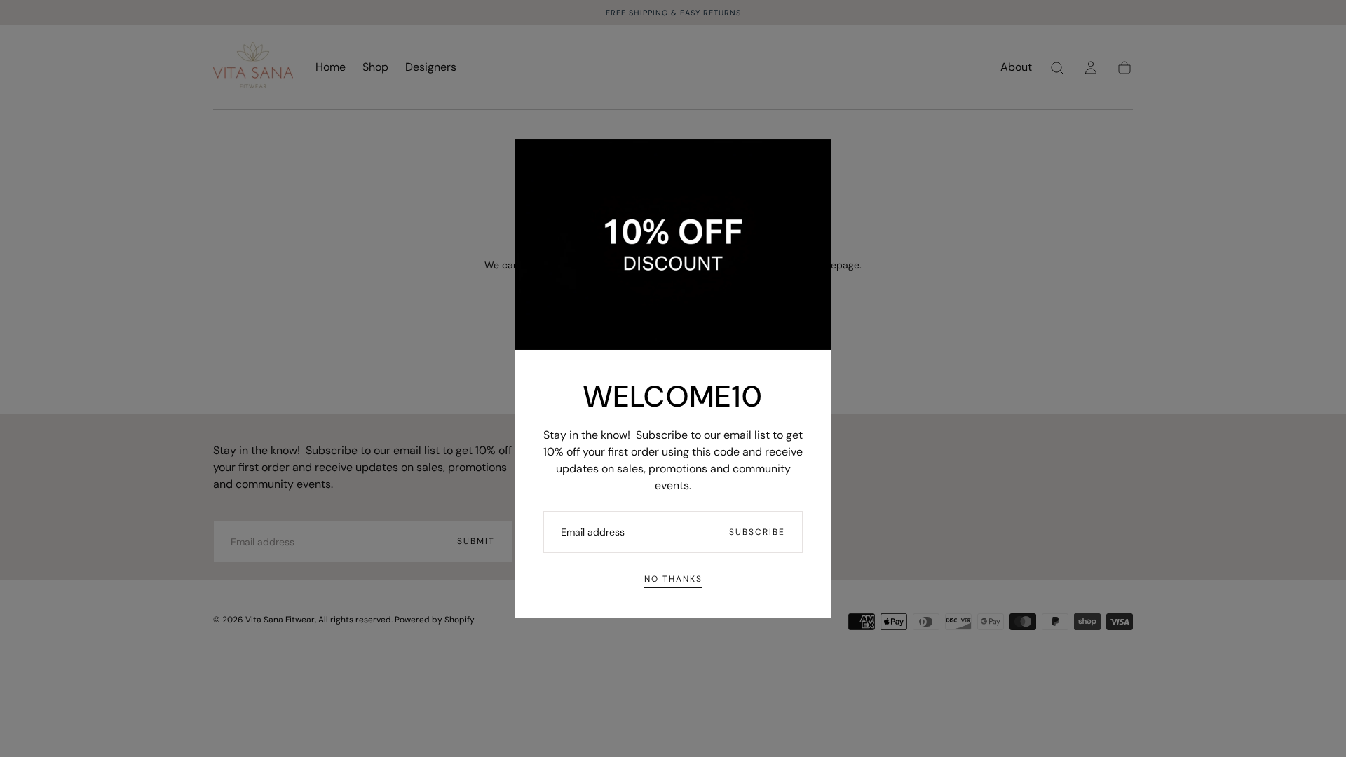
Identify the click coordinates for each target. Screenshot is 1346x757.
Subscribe (757, 532)
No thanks (673, 579)
